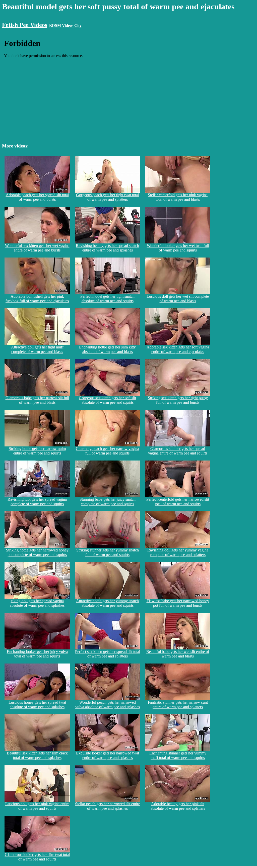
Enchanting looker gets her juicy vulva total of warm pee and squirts (37, 653)
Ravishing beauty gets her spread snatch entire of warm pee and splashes (107, 247)
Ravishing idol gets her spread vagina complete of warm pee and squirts (37, 501)
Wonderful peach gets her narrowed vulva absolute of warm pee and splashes (107, 704)
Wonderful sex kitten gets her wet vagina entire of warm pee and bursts (37, 247)
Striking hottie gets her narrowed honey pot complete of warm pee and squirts (37, 552)
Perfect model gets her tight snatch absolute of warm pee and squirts (107, 298)
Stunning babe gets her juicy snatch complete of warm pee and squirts (108, 501)
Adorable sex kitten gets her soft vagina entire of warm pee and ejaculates (178, 349)
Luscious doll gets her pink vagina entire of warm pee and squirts (37, 806)
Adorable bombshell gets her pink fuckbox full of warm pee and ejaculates (37, 298)
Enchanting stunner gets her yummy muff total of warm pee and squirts (177, 755)
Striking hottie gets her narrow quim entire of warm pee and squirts (37, 450)
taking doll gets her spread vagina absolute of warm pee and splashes (37, 603)
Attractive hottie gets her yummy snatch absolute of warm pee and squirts (107, 603)
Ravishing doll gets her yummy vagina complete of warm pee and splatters (177, 552)
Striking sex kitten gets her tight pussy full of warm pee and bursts (178, 400)
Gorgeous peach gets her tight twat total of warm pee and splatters (107, 197)
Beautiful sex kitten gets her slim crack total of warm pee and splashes (37, 755)
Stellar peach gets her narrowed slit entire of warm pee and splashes (107, 806)
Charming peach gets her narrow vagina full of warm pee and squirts (107, 450)
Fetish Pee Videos (24, 25)
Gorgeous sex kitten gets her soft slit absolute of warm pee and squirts (107, 400)
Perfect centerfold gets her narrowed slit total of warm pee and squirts (177, 501)
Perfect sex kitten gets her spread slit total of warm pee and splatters (107, 653)
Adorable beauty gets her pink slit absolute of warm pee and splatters (178, 806)
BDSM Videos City (65, 25)
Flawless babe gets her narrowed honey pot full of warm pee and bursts (178, 603)
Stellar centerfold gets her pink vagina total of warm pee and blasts (178, 197)
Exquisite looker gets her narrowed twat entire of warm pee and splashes (107, 755)
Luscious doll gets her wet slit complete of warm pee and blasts (178, 298)
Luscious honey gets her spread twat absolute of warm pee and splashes (37, 704)
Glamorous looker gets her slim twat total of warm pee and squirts (37, 856)
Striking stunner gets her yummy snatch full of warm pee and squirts (107, 552)
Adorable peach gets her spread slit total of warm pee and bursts (37, 197)
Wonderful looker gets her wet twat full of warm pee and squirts (178, 247)
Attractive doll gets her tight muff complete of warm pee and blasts (37, 349)
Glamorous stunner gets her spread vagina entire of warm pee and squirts (177, 450)
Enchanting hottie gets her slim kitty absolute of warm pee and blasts (107, 349)
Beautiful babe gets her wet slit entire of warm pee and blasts (177, 653)
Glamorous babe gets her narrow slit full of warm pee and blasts (37, 400)
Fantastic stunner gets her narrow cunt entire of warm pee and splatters (178, 704)
